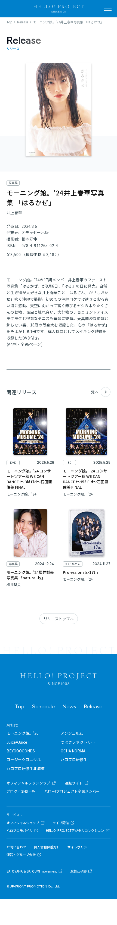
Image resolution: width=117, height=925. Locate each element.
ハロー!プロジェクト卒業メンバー (72, 791)
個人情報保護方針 (47, 847)
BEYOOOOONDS (21, 750)
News (69, 706)
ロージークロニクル (24, 759)
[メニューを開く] (108, 8)
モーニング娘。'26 (23, 733)
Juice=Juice (17, 742)
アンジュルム (72, 733)
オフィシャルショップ (23, 823)
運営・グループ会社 (21, 854)
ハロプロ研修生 (74, 759)
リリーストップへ (59, 618)
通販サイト (74, 783)
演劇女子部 (78, 871)
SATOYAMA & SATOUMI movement (32, 871)
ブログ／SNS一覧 (21, 791)
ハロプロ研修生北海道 (26, 768)
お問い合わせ (16, 847)
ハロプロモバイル (20, 830)
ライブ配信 (61, 823)
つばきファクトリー (78, 742)
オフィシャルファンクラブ (28, 783)
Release (93, 706)
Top (19, 706)
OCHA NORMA (73, 750)
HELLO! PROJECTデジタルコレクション (75, 830)
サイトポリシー (78, 847)
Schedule (43, 706)
